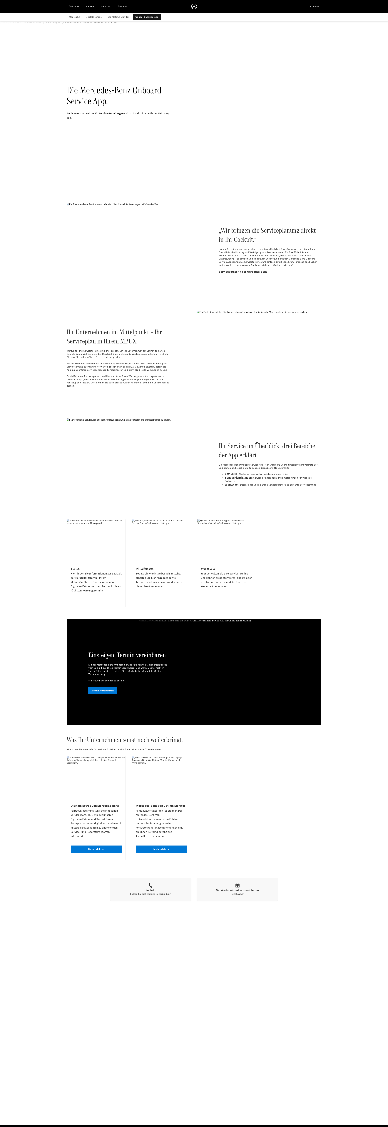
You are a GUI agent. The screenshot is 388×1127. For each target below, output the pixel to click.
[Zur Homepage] (194, 6)
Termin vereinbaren (103, 690)
